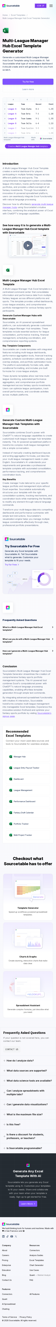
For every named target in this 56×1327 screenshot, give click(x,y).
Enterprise (6, 1265)
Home (5, 15)
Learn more (28, 89)
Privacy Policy (26, 1317)
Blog (4, 1275)
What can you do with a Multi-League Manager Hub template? (26, 640)
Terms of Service (9, 1317)
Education (6, 1270)
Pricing (5, 1260)
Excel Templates (18, 15)
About (4, 1250)
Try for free (28, 81)
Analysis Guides (36, 1255)
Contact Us (11, 1049)
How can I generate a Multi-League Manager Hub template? (25, 652)
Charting (5, 1309)
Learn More (27, 1203)
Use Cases (34, 1270)
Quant (40, 1275)
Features (6, 1289)
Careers (5, 1255)
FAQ (31, 1280)
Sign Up (40, 6)
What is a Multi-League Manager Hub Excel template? (23, 628)
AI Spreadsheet (8, 1304)
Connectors (35, 1250)
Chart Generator (37, 1265)
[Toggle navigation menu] (51, 5)
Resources (35, 1245)
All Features (35, 1294)
